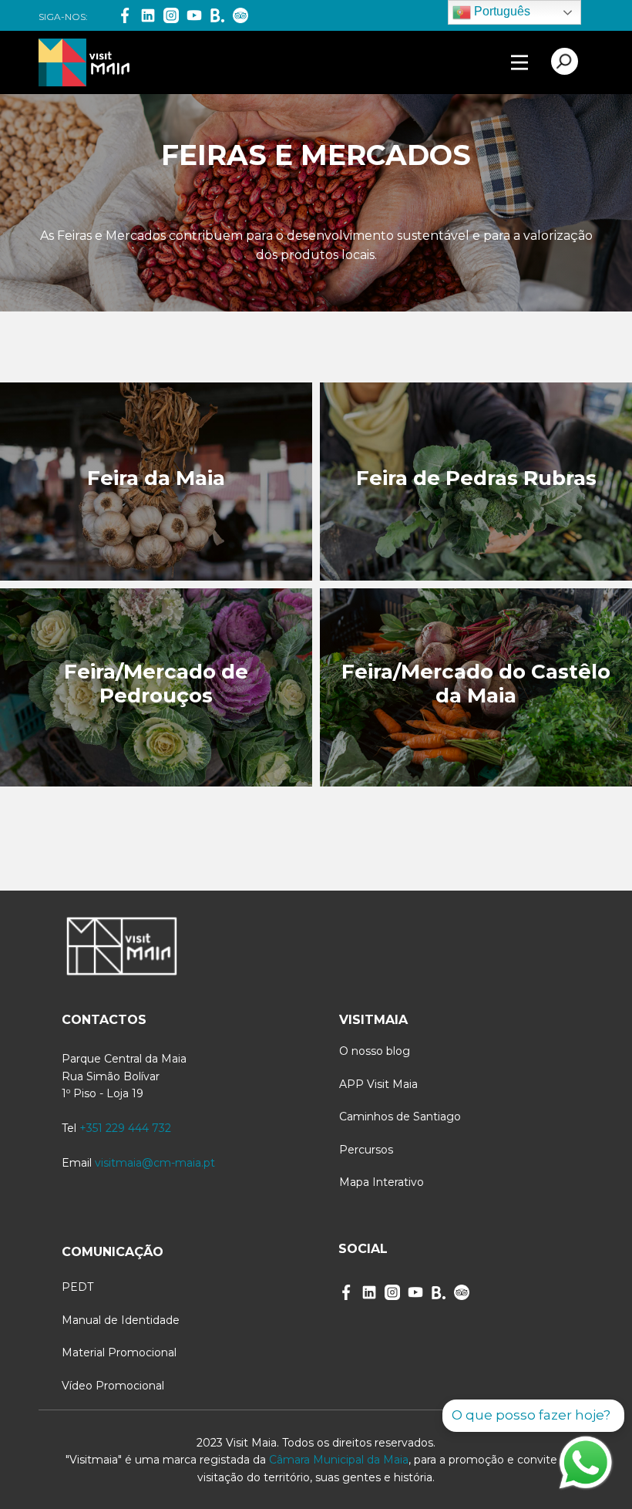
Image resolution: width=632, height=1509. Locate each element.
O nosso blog (374, 1051)
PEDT (77, 1287)
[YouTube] (194, 15)
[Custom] (461, 1292)
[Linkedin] (148, 15)
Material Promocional (119, 1352)
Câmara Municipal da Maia (338, 1460)
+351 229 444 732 (125, 1128)
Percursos (366, 1150)
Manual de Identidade (121, 1320)
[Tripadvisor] (240, 15)
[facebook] (346, 1292)
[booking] (217, 15)
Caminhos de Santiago (400, 1116)
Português (500, 11)
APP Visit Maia (378, 1084)
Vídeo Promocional (113, 1386)
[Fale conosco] (586, 1463)
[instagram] (392, 1292)
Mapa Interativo (381, 1182)
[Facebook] (125, 15)
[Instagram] (171, 15)
